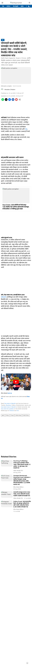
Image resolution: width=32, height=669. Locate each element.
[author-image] (2, 89)
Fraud (12, 415)
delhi (3, 415)
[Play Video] (16, 382)
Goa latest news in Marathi (8, 407)
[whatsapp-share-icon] (2, 100)
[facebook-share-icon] (9, 100)
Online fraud (18, 415)
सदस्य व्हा (10, 393)
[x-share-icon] (6, 100)
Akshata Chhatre (9, 89)
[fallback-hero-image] (7, 463)
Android (11, 410)
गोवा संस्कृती (15, 6)
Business (8, 405)
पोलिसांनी (3, 297)
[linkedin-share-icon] (13, 100)
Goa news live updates (7, 408)
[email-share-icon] (16, 100)
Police (7, 415)
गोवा (3, 6)
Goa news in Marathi (10, 403)
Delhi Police (26, 415)
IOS (18, 410)
